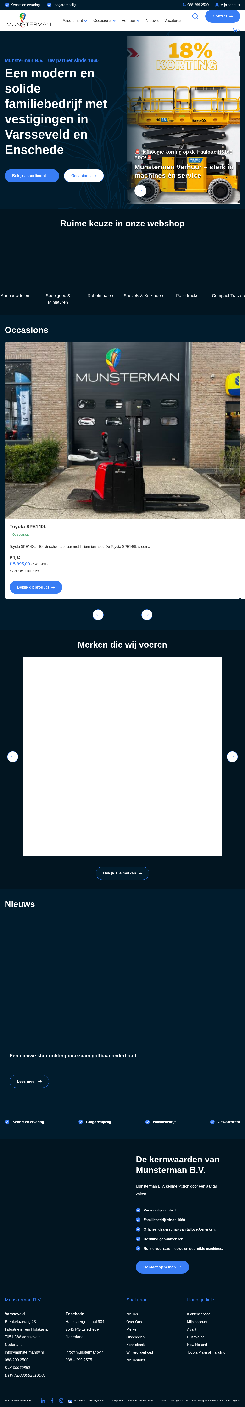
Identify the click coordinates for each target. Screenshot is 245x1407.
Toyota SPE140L (28, 526)
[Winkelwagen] (236, 30)
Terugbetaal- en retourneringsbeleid (191, 1400)
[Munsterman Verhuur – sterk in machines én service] (140, 191)
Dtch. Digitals (232, 1400)
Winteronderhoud (139, 1352)
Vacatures (172, 20)
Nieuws (152, 20)
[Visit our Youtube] (70, 1400)
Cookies (162, 1400)
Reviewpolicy (115, 1400)
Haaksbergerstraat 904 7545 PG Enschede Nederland (85, 1329)
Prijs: (15, 557)
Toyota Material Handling (206, 1352)
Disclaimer (79, 1400)
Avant (191, 1329)
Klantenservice (198, 1314)
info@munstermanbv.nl (24, 1352)
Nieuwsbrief (135, 1360)
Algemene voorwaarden (140, 1400)
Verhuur (128, 20)
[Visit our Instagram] (61, 1400)
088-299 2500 (198, 5)
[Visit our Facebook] (52, 1400)
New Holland (197, 1345)
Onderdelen (135, 1337)
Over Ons (134, 1322)
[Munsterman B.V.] (29, 20)
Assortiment (73, 20)
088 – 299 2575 (79, 1360)
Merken (132, 1329)
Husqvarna (195, 1337)
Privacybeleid (96, 1400)
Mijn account (230, 5)
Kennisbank (135, 1345)
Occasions (102, 20)
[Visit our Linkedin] (43, 1400)
